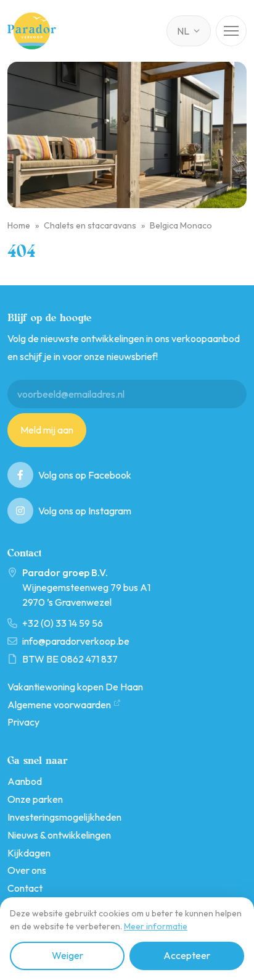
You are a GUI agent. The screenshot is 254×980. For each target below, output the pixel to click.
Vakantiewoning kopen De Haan (75, 687)
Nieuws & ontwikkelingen (59, 835)
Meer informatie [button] (155, 926)
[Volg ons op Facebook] (20, 475)
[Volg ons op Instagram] (20, 511)
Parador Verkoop (32, 30)
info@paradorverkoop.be (75, 641)
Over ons (26, 870)
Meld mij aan (46, 430)
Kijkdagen (29, 853)
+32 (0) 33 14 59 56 (62, 623)
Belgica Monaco (181, 225)
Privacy (23, 722)
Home (18, 225)
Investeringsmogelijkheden (64, 817)
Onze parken (35, 799)
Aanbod (24, 781)
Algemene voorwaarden (59, 704)
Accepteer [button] (186, 955)
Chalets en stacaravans (90, 225)
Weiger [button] (67, 955)
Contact (25, 888)
